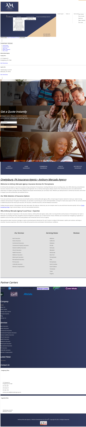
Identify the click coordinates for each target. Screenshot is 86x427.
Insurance (19, 16)
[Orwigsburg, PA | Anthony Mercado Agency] (9, 11)
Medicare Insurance (18, 25)
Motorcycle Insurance (19, 26)
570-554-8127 (46, 36)
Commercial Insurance (18, 21)
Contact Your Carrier (30, 19)
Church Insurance (19, 22)
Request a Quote (4, 37)
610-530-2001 (46, 34)
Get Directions (4, 63)
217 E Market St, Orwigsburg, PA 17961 (7, 383)
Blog (44, 16)
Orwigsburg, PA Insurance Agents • (33, 179)
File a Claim (81, 22)
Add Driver (81, 18)
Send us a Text (16, 37)
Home (7, 16)
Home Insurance (18, 19)
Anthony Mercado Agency (24, 419)
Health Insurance (19, 23)
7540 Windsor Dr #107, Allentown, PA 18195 (8, 411)
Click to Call (9, 37)
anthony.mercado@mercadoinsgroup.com (12, 392)
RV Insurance (19, 29)
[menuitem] (82, 14)
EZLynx (46, 419)
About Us (11, 16)
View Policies (81, 14)
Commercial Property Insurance (21, 245)
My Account (76, 13)
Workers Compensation (18, 266)
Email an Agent (22, 37)
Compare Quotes (39, 16)
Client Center (30, 18)
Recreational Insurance (19, 27)
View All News (3, 360)
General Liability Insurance (19, 247)
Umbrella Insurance (18, 30)
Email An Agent (60, 13)
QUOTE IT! (8, 126)
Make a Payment (82, 20)
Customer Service (30, 16)
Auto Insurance (18, 18)
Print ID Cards (81, 16)
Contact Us (48, 16)
